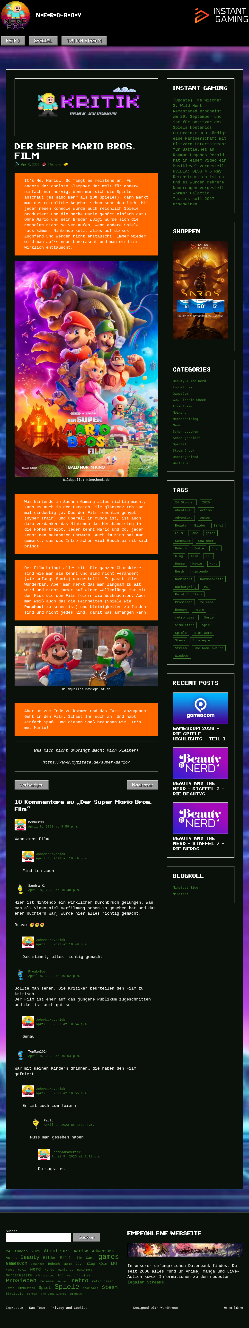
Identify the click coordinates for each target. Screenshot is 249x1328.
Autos (205, 518)
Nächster (142, 784)
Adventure (184, 518)
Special (180, 444)
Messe (180, 564)
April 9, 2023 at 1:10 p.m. (69, 1125)
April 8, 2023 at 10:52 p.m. (54, 976)
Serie (209, 617)
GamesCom (180, 394)
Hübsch (181, 548)
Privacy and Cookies (69, 1308)
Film (179, 533)
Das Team (37, 1308)
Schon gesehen (185, 432)
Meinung (55, 164)
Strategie (201, 640)
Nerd (213, 564)
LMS (209, 556)
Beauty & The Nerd (189, 381)
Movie (197, 564)
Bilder (200, 526)
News (177, 425)
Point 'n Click (188, 594)
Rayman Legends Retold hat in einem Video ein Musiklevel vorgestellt (199, 160)
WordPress (169, 1308)
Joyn (215, 548)
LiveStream (182, 406)
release (207, 602)
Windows (182, 656)
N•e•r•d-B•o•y (58, 15)
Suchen (12, 1231)
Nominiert (184, 579)
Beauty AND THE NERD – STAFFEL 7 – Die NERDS (198, 843)
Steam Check (183, 451)
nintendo (200, 571)
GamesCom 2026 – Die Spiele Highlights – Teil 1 (199, 733)
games (210, 533)
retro (199, 610)
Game (194, 533)
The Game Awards (208, 648)
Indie (199, 548)
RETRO (13, 40)
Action (206, 510)
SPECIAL (43, 40)
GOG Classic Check (189, 400)
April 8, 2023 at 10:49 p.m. (62, 858)
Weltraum (180, 463)
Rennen (181, 610)
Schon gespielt (186, 438)
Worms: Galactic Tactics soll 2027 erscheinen (193, 199)
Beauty (181, 526)
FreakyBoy (37, 971)
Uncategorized (185, 457)
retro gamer (185, 617)
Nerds (180, 571)
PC (206, 587)
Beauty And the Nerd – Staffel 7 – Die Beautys (198, 788)
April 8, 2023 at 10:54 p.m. (62, 1024)
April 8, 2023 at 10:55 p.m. (62, 1093)
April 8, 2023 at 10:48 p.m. (54, 890)
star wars (203, 633)
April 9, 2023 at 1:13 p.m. (77, 1156)
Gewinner (206, 541)
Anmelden (233, 1307)
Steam (180, 640)
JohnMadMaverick (50, 854)
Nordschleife (211, 579)
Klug (179, 556)
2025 (206, 502)
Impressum (14, 1308)
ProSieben (184, 602)
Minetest (180, 894)
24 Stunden (185, 502)
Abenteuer (184, 510)
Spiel (207, 625)
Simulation (185, 625)
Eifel (218, 526)
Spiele (181, 633)
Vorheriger (32, 784)
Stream (181, 648)
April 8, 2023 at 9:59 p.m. (53, 826)
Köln (194, 556)
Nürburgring (185, 587)
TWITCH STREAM (84, 40)
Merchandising (185, 419)
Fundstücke (182, 387)
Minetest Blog (185, 888)
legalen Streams (145, 1282)
